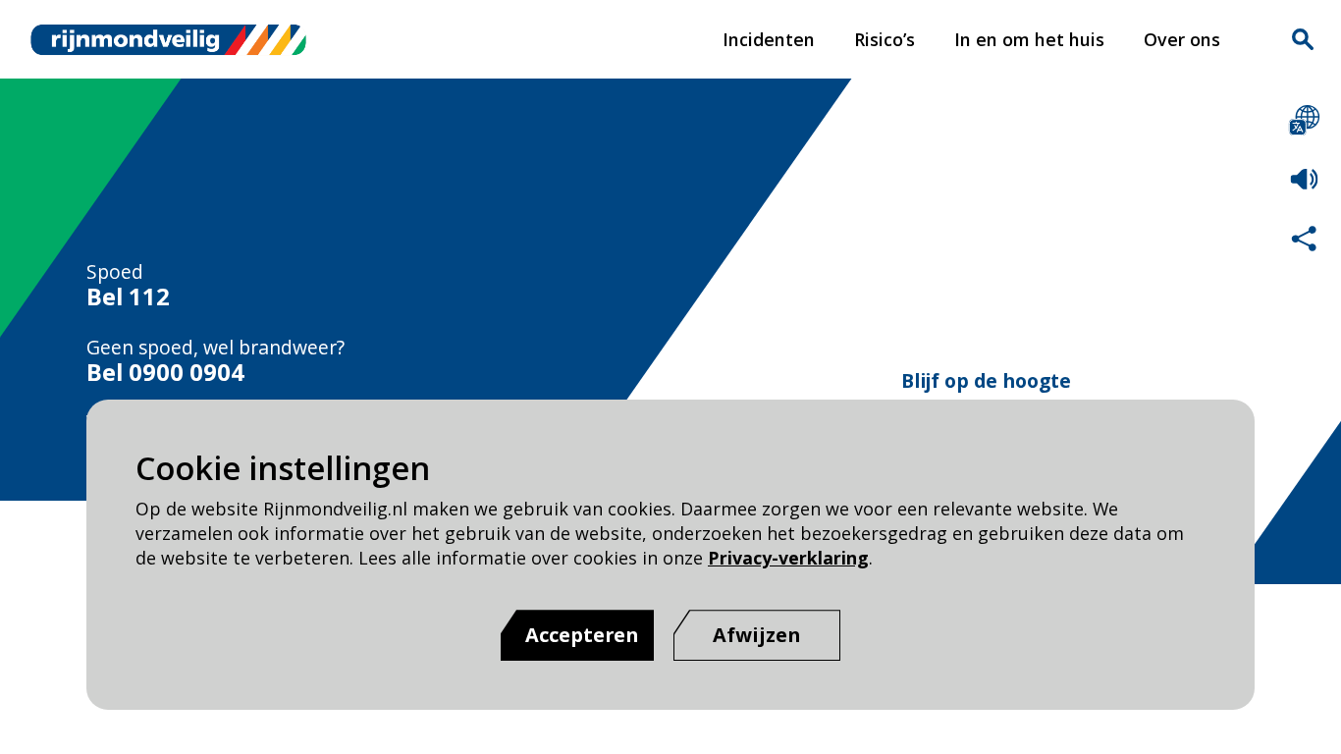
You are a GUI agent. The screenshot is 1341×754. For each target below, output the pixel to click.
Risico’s (884, 39)
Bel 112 (128, 296)
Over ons (1182, 39)
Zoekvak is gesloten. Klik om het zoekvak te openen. (1302, 39)
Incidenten (769, 39)
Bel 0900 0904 (165, 372)
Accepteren (582, 634)
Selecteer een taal (1304, 120)
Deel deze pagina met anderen (1304, 238)
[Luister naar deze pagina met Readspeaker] (1304, 179)
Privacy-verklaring (788, 557)
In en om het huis (1029, 39)
